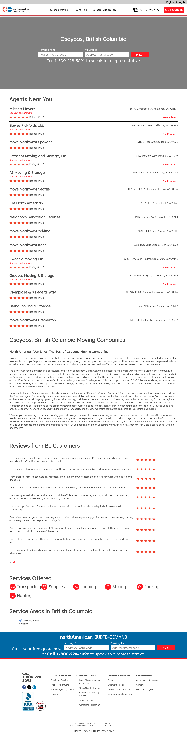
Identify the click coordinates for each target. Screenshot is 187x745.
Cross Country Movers (89, 688)
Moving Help (80, 9)
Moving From (46, 49)
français (180, 2)
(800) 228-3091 (149, 10)
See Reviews (169, 117)
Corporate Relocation (104, 9)
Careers (140, 685)
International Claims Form (120, 694)
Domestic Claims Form (119, 689)
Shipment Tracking (117, 685)
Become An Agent (144, 689)
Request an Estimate (20, 112)
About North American (147, 680)
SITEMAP (77, 731)
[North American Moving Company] (16, 13)
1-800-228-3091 (32, 677)
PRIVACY (87, 731)
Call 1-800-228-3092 (68, 653)
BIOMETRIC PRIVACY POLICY (103, 731)
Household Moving (58, 9)
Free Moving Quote (60, 685)
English (170, 2)
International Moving (89, 700)
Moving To (91, 49)
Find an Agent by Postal (62, 689)
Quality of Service (59, 680)
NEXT (140, 54)
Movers (54, 694)
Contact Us (113, 680)
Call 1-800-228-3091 (65, 60)
